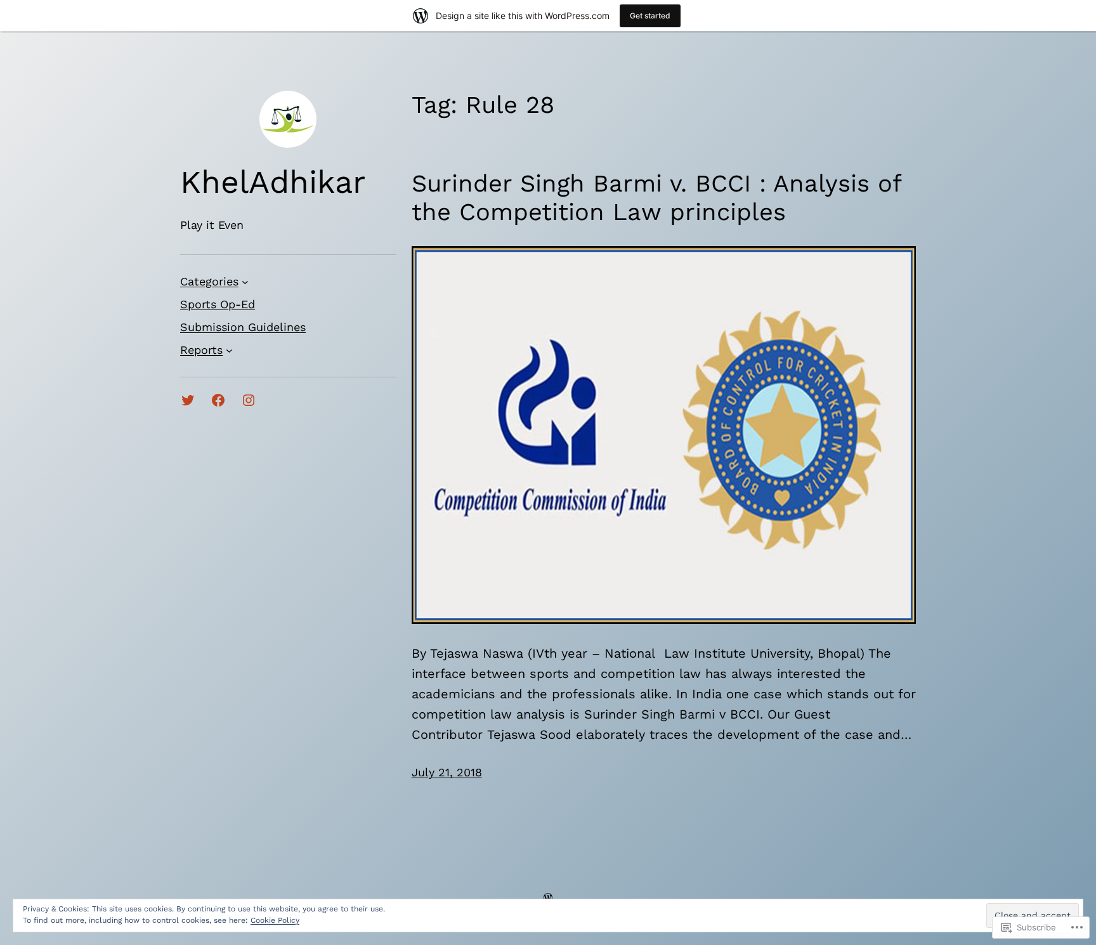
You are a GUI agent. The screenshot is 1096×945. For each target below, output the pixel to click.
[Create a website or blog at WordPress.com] (548, 897)
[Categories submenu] (245, 281)
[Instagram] (248, 400)
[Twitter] (187, 400)
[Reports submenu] (229, 350)
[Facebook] (218, 400)
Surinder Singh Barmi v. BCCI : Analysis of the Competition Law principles (656, 197)
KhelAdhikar (272, 181)
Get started (650, 15)
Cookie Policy (275, 920)
